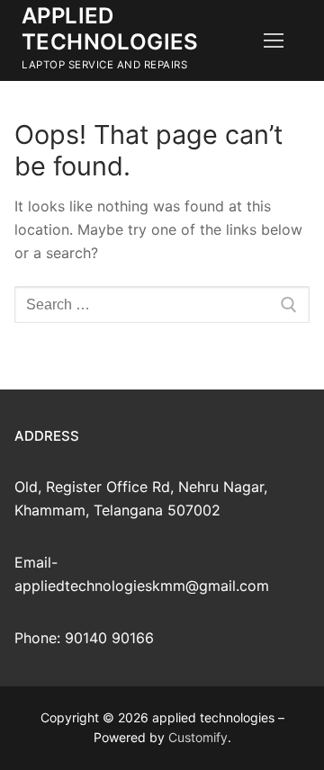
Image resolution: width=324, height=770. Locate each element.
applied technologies (110, 29)
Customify (198, 737)
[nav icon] (273, 40)
